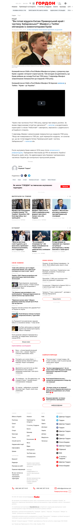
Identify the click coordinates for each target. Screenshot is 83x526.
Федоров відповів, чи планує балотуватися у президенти (55, 398)
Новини (14, 7)
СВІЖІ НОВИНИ (18, 263)
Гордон (14, 15)
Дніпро (44, 434)
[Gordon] (45, 3)
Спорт (14, 430)
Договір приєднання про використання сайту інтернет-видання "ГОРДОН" (33, 480)
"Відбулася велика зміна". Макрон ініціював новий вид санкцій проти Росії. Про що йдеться (25, 301)
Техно (14, 437)
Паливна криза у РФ (19, 10)
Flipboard (62, 449)
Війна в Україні (16, 416)
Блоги (55, 7)
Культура (15, 434)
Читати (65, 186)
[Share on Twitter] (25, 175)
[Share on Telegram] (29, 175)
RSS (60, 453)
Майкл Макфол (52, 179)
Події (19, 15)
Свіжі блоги (47, 260)
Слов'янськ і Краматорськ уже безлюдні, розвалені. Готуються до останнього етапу (56, 271)
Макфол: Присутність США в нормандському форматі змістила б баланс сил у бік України (40, 214)
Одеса (43, 423)
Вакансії (14, 459)
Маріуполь (45, 437)
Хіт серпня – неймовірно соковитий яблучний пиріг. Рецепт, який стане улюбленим (27, 389)
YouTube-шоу (31, 453)
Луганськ (44, 441)
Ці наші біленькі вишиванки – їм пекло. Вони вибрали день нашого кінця (55, 264)
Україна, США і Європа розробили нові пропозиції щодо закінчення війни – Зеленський (24, 277)
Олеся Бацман (64, 442)
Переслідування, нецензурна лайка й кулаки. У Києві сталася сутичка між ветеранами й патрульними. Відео (25, 285)
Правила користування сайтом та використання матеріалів (33, 464)
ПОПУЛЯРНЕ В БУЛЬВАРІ (21, 346)
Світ (13, 427)
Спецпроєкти (31, 456)
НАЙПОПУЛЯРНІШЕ (49, 355)
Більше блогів (57, 299)
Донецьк (44, 427)
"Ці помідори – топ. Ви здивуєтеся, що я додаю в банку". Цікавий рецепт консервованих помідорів (28, 380)
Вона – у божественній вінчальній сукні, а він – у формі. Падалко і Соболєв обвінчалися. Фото (26, 351)
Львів (43, 420)
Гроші (14, 423)
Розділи (29, 413)
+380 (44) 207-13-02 (42, 488)
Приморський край (34, 179)
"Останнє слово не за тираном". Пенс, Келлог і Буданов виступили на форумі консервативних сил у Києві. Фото (58, 390)
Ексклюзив (30, 439)
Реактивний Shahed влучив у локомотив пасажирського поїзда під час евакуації (58, 380)
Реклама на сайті (17, 466)
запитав (51, 125)
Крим (19, 179)
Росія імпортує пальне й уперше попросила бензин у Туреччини (29, 314)
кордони (43, 179)
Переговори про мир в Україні (38, 10)
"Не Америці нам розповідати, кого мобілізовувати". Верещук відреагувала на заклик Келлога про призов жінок (26, 294)
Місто (43, 413)
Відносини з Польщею (57, 10)
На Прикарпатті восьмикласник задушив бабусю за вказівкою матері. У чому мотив (26, 321)
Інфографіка (16, 448)
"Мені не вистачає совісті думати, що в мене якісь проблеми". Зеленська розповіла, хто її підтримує (20, 245)
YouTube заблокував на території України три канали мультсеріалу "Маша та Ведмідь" (29, 328)
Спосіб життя (16, 441)
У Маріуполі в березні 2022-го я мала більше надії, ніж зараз (56, 286)
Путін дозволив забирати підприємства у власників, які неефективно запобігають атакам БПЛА (25, 336)
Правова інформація (18, 469)
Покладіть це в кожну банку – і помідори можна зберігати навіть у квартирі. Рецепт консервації (27, 360)
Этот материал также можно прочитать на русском (45, 29)
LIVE (28, 436)
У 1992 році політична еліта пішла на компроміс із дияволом (54, 279)
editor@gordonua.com (64, 488)
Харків (44, 430)
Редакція (15, 462)
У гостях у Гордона (44, 7)
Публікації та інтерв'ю (27, 7)
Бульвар (63, 7)
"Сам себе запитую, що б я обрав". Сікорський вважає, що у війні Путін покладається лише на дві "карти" (23, 269)
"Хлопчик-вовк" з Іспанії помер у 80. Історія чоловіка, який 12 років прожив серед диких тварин (58, 360)
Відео (28, 446)
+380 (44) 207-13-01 (21, 488)
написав (61, 83)
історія (25, 179)
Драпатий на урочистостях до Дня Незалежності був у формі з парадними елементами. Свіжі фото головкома (27, 370)
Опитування (31, 449)
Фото (28, 443)
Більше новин (26, 342)
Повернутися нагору (61, 491)
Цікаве (14, 451)
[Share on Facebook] (22, 175)
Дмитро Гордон (65, 417)
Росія (14, 179)
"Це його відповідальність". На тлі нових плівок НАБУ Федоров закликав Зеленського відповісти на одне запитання (58, 370)
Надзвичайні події (18, 444)
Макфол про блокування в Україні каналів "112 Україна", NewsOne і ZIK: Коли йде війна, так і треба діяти (21, 214)
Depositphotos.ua (34, 507)
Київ (43, 416)
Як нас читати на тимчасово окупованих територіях (17, 475)
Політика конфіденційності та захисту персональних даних (33, 472)
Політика (23, 219)
